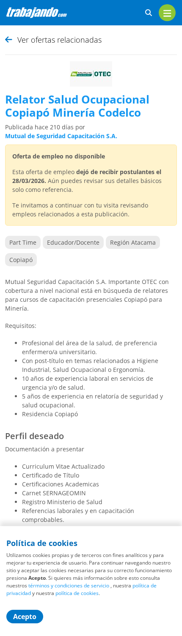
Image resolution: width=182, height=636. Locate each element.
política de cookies (77, 593)
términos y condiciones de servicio (68, 585)
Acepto (24, 616)
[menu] (167, 12)
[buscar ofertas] (148, 12)
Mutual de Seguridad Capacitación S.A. (61, 136)
